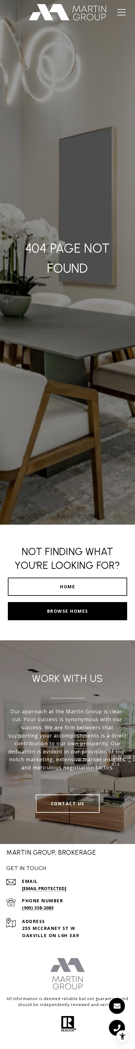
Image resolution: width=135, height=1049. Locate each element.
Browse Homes (67, 611)
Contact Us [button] (67, 803)
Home (67, 587)
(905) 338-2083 (38, 908)
